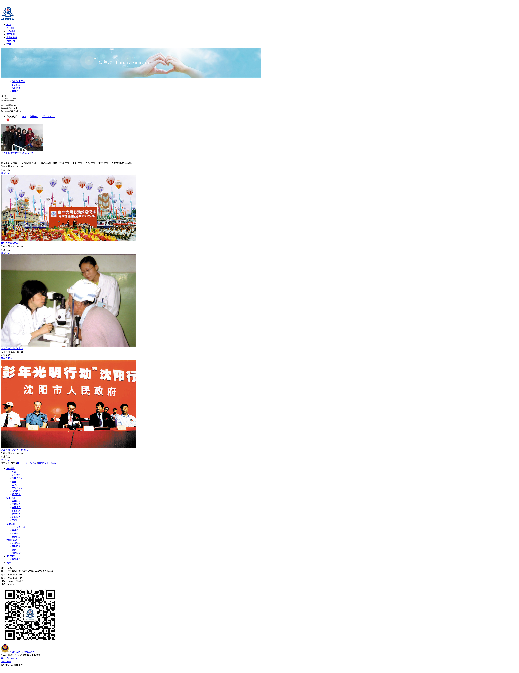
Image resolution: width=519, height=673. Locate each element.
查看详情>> (6, 173)
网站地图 (6, 661)
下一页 (49, 463)
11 (39, 463)
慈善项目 (34, 116)
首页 (8, 24)
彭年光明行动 (48, 116)
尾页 (55, 463)
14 (45, 463)
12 (41, 463)
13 (43, 463)
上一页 (24, 463)
